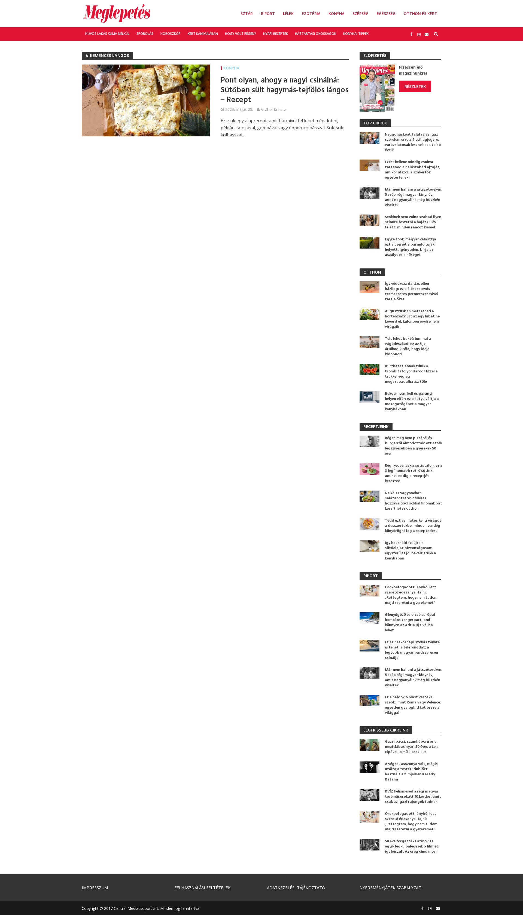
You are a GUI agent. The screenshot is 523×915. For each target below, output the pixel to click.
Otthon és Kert (420, 13)
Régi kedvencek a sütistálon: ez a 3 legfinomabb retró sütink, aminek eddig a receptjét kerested (413, 473)
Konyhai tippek (356, 33)
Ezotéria (311, 13)
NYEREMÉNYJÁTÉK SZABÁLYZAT (390, 887)
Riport (268, 13)
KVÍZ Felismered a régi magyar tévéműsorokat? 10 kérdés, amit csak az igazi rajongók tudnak (413, 796)
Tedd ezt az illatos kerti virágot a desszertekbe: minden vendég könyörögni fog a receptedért (413, 526)
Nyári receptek (275, 33)
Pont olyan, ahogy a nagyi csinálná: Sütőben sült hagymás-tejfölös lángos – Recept (284, 90)
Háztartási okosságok (315, 33)
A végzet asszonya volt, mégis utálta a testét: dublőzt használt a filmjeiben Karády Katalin (411, 771)
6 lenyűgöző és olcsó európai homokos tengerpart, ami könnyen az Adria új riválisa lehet (410, 622)
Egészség (386, 13)
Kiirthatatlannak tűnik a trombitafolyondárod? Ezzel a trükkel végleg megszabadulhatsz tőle (411, 374)
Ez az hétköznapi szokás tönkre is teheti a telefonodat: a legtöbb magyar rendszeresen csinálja (412, 650)
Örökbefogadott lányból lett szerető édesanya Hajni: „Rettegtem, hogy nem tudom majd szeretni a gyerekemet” (411, 595)
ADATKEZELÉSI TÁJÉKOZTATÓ (296, 887)
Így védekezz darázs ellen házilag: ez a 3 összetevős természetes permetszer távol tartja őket (411, 291)
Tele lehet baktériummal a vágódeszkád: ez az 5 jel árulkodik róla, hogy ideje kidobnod (408, 346)
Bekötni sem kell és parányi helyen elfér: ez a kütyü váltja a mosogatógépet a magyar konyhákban (412, 401)
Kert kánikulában (203, 33)
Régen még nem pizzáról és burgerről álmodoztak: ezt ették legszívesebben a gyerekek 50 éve (413, 446)
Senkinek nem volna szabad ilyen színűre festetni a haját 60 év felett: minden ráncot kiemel (413, 222)
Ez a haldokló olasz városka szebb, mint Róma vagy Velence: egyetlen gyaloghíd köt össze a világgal (413, 705)
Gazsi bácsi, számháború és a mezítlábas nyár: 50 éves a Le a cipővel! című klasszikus (412, 747)
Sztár (247, 13)
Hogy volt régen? (240, 33)
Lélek (288, 13)
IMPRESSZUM (95, 887)
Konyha (336, 13)
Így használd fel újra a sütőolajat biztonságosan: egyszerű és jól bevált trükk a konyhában (410, 550)
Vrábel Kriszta (273, 109)
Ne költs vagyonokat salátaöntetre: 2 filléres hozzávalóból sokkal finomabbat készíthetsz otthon (413, 501)
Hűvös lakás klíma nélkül (107, 33)
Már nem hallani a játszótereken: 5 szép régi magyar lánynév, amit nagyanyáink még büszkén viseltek (413, 197)
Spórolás (144, 33)
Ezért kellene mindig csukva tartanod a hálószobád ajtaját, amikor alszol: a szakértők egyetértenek (412, 170)
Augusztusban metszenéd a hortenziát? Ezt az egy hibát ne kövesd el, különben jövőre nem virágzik (412, 319)
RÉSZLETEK (415, 86)
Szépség (360, 13)
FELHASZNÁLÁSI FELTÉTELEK (202, 887)
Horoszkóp (170, 33)
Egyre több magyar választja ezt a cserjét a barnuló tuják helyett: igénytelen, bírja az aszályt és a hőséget (410, 247)
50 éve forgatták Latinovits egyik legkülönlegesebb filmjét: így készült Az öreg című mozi (412, 846)
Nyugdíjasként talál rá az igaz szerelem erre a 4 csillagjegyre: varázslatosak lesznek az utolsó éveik (413, 142)
